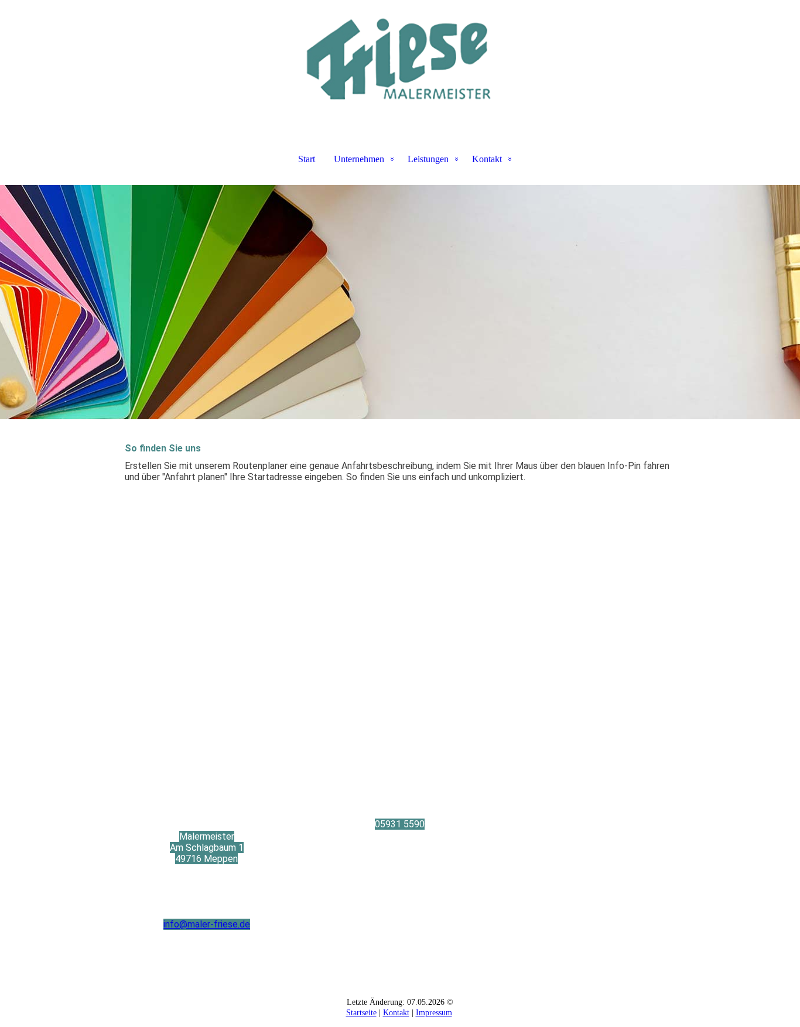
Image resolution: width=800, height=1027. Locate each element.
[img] (400, 58)
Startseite (361, 1012)
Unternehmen (359, 159)
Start (306, 159)
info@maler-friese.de (206, 924)
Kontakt (487, 159)
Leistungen (428, 159)
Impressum (434, 1012)
